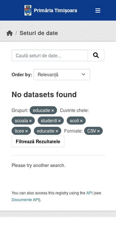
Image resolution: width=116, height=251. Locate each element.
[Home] (9, 33)
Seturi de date (39, 33)
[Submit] (96, 55)
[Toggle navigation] (97, 10)
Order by (21, 74)
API (89, 192)
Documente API (25, 199)
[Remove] (53, 110)
